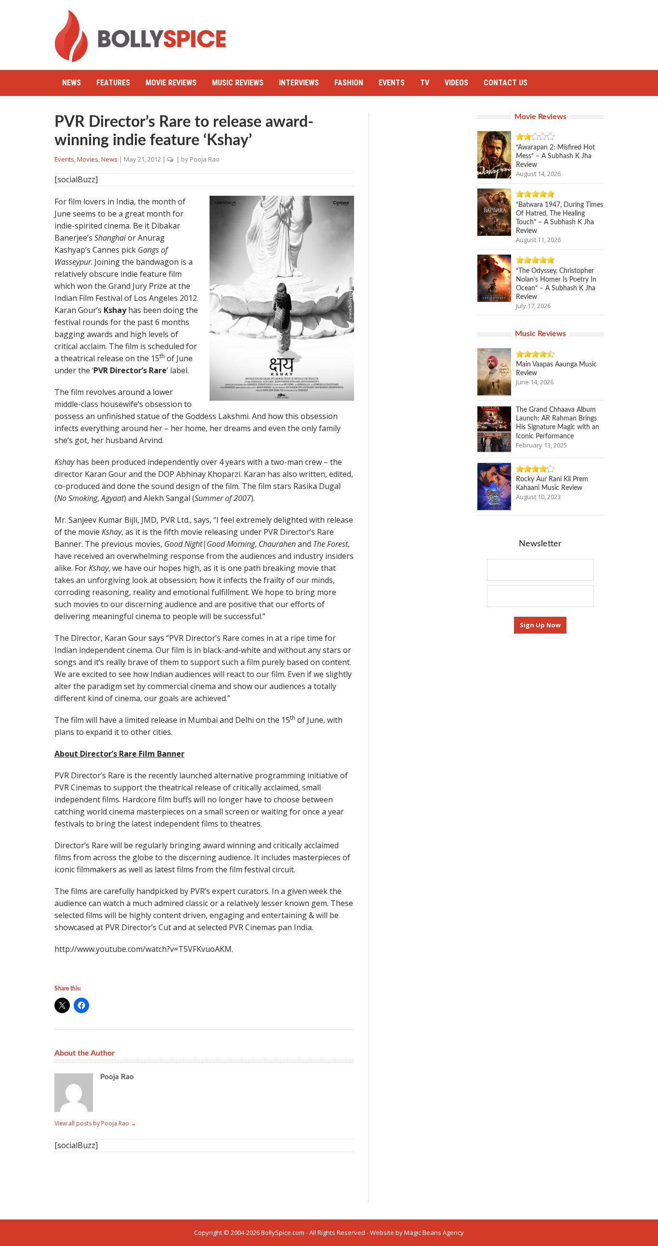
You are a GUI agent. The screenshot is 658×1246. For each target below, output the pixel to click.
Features (113, 82)
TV (424, 82)
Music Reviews (237, 82)
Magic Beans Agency (434, 1232)
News (71, 82)
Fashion (348, 82)
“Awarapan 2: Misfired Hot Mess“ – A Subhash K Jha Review (555, 156)
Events (392, 82)
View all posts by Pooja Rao (95, 1123)
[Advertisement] (428, 31)
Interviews (299, 82)
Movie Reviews (171, 82)
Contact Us (505, 82)
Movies (87, 159)
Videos (456, 82)
